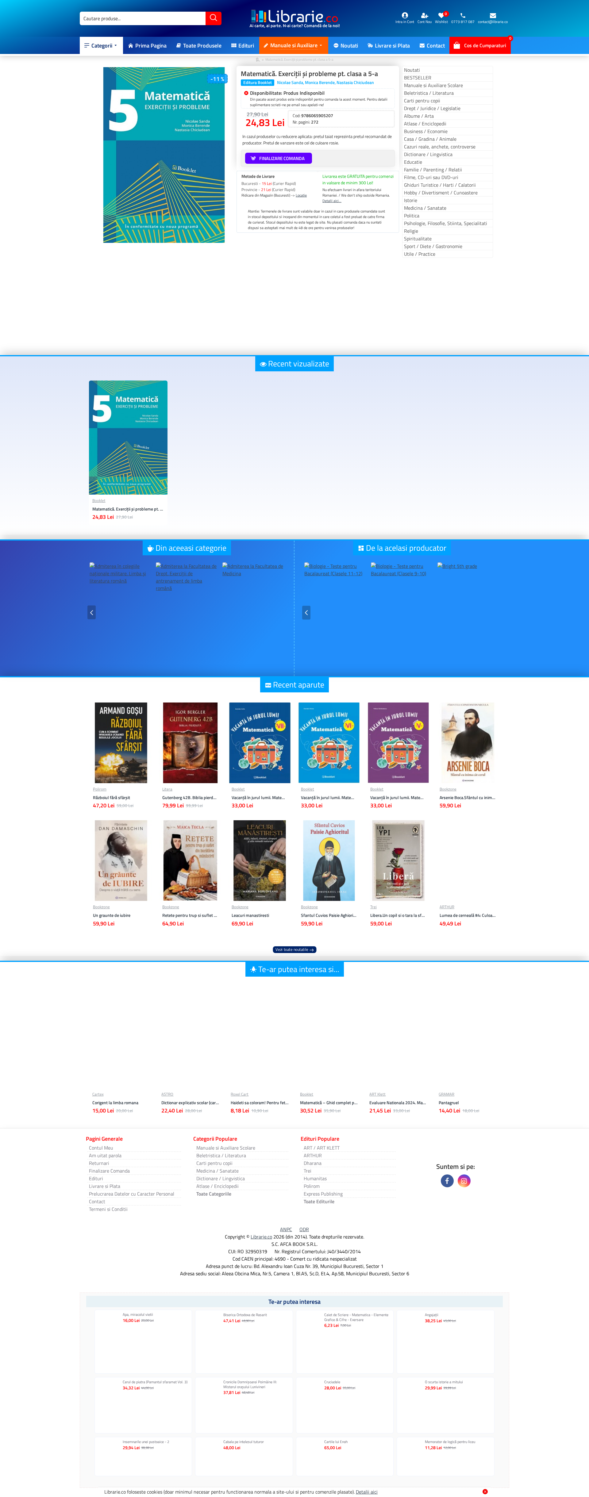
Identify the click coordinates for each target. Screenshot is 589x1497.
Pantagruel (449, 1102)
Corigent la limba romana (115, 1102)
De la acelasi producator (406, 548)
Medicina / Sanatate (425, 208)
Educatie (413, 162)
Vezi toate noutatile (291, 949)
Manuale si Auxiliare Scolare (433, 85)
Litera (167, 789)
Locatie (301, 195)
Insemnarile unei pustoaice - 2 (146, 1441)
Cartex (98, 1094)
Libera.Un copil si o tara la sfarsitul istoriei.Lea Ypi (398, 915)
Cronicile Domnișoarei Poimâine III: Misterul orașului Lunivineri (250, 1384)
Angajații (431, 1314)
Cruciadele (332, 1382)
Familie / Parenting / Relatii (433, 169)
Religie (411, 231)
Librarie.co (261, 1236)
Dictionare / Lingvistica (428, 154)
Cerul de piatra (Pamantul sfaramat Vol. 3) (155, 1382)
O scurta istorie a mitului (444, 1382)
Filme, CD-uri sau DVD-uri (431, 177)
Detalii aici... (331, 201)
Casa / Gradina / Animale (430, 139)
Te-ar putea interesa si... (298, 969)
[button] (91, 612)
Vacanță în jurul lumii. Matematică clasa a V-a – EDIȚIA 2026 (398, 797)
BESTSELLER (417, 77)
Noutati (412, 70)
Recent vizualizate (298, 363)
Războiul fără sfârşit (111, 797)
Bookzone (448, 789)
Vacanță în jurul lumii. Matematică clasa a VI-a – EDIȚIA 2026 (329, 797)
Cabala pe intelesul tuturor (243, 1441)
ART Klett (377, 1094)
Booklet (99, 500)
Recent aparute (298, 685)
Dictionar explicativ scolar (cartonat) (190, 1102)
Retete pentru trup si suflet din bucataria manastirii (190, 915)
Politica (411, 215)
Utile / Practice (419, 254)
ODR (304, 1229)
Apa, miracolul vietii (138, 1314)
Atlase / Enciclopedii (425, 123)
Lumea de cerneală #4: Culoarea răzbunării (468, 915)
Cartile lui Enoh (336, 1441)
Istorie (410, 200)
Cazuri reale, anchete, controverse (439, 146)
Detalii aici (367, 1491)
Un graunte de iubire (111, 915)
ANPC (286, 1229)
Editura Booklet (257, 82)
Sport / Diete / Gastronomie (433, 246)
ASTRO (167, 1094)
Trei (373, 907)
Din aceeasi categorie (191, 548)
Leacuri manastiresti (250, 915)
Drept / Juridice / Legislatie (432, 108)
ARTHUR (447, 907)
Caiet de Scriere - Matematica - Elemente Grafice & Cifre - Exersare (356, 1317)
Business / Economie (426, 131)
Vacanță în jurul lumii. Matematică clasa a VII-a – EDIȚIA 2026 (260, 797)
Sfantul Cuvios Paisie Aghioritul (329, 915)
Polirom (99, 789)
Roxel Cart (239, 1094)
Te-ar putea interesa (294, 1301)
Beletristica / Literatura (429, 93)
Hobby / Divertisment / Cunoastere (441, 192)
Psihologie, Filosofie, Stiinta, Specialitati (445, 223)
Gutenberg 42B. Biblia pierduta (190, 797)
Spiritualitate (418, 238)
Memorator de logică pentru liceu (450, 1441)
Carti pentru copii (422, 100)
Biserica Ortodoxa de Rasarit (245, 1314)
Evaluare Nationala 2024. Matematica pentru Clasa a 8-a (398, 1102)
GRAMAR (446, 1094)
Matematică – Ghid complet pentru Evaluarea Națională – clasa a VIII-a (329, 1102)
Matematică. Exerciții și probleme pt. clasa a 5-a (128, 509)
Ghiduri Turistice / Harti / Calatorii (440, 185)
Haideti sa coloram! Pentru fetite (260, 1102)
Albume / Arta (419, 116)
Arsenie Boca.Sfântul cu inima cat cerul (468, 797)
